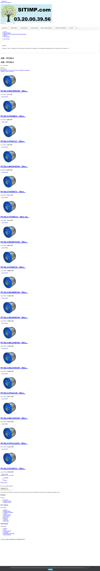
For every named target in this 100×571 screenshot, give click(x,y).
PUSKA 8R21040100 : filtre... (14, 342)
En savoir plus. (87, 567)
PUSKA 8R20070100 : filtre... (14, 242)
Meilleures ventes (7, 502)
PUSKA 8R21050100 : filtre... (14, 418)
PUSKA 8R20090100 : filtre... (14, 317)
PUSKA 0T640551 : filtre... (13, 191)
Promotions (5, 499)
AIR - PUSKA (6, 38)
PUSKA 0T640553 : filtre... (13, 468)
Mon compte (6, 520)
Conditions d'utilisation (8, 512)
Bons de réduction (7, 531)
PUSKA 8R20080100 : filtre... (14, 292)
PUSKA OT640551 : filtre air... (15, 217)
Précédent (5, 477)
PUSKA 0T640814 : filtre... (13, 116)
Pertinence (3, 70)
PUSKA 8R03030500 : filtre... (14, 166)
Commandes (6, 532)
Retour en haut (4, 482)
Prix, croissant (19, 70)
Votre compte (4, 523)
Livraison (5, 509)
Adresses (5, 528)
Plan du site (5, 517)
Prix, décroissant (25, 70)
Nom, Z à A (13, 70)
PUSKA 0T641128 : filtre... (13, 393)
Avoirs (4, 529)
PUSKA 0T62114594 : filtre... (14, 443)
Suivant (5, 480)
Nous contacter (6, 516)
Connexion (5, 519)
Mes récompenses (7, 534)
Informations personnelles (8, 533)
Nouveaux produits (7, 501)
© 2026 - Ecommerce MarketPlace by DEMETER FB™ (13, 539)
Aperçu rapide (4, 96)
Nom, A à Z (8, 70)
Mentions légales (6, 511)
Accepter (50, 569)
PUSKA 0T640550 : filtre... (13, 267)
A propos (5, 513)
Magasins (5, 518)
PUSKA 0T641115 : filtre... (13, 141)
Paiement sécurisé (7, 514)
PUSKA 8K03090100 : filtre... (14, 91)
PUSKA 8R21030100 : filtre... (14, 368)
